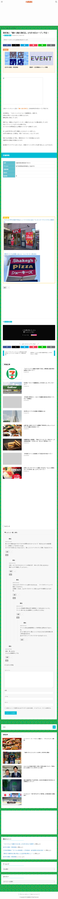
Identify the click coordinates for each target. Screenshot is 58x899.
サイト (6, 702)
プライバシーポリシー (24, 894)
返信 (7, 555)
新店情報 (6, 35)
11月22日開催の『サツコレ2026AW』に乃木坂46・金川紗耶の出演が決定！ (23, 850)
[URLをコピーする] (51, 45)
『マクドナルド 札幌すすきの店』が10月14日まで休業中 (18, 844)
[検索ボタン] (56, 2)
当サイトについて (35, 894)
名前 (6, 690)
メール (6, 696)
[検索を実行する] (54, 727)
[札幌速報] (29, 2)
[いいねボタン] (5, 287)
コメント (7, 670)
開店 (10, 35)
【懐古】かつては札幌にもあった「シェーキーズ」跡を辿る (20, 254)
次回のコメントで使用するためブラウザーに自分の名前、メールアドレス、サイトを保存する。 (29, 708)
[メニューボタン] (2, 2)
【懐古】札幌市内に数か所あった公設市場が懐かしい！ (18, 853)
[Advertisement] (29, 15)
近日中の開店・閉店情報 (9, 847)
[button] (7, 45)
